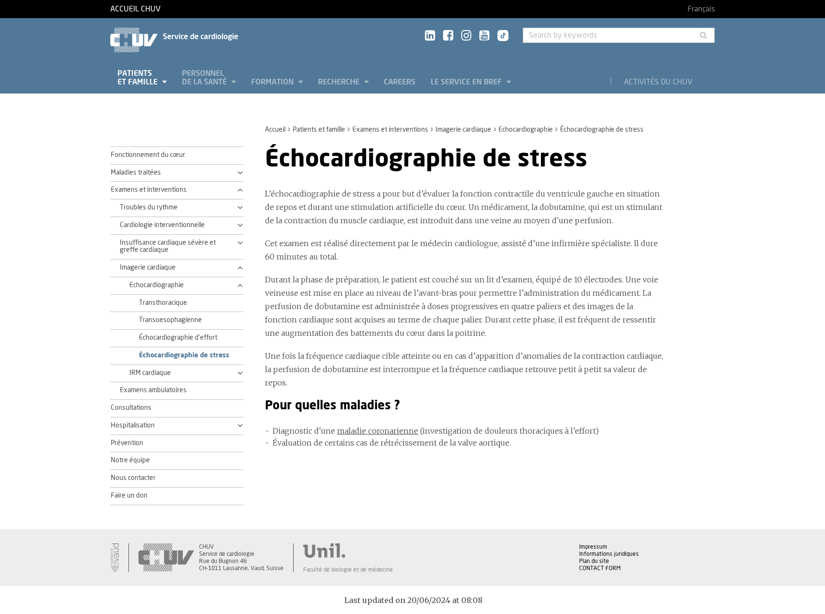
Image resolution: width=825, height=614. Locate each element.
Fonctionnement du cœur (148, 155)
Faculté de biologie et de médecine (348, 569)
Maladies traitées (136, 172)
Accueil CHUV (135, 9)
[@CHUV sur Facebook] (448, 36)
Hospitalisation (133, 425)
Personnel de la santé (205, 78)
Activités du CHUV (658, 82)
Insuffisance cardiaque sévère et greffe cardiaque (168, 246)
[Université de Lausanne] (348, 550)
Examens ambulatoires (153, 390)
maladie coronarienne (377, 431)
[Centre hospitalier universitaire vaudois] (166, 557)
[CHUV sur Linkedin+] (430, 36)
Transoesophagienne (170, 320)
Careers (399, 82)
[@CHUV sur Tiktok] (500, 36)
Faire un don (129, 495)
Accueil (275, 129)
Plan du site (594, 561)
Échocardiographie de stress (184, 355)
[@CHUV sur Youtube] (484, 36)
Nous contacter (133, 478)
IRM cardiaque (150, 373)
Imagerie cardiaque (463, 129)
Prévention (127, 443)
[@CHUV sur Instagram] (466, 36)
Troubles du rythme (149, 207)
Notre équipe (130, 460)
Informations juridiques (609, 554)
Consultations (131, 408)
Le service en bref (467, 82)
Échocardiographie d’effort (178, 337)
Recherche (339, 82)
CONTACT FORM (600, 568)
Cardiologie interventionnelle (162, 225)
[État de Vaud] (114, 557)
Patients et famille (138, 78)
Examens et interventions (390, 129)
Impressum (593, 547)
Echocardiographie (525, 129)
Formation (273, 82)
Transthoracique (163, 303)
